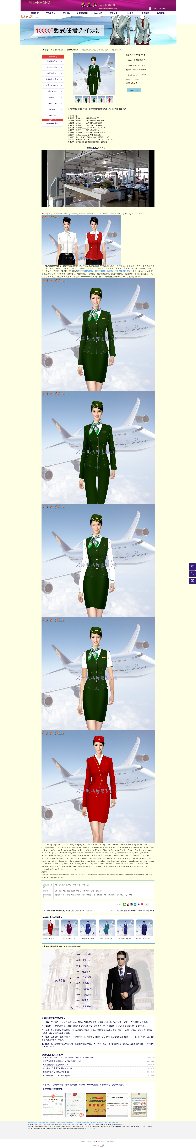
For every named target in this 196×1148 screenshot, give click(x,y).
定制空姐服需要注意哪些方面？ (55, 1061)
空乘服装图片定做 (123, 271)
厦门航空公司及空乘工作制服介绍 (56, 1072)
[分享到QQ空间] (135, 904)
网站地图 (92, 1129)
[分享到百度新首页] (138, 904)
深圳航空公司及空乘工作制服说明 (56, 1076)
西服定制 (46, 50)
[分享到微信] (124, 904)
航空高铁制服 (58, 50)
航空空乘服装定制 (85, 271)
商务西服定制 (60, 1123)
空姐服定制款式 (72, 50)
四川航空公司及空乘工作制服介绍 (56, 1069)
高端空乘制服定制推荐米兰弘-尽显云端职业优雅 (62, 1058)
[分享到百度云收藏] (142, 904)
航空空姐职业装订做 (104, 271)
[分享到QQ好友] (131, 904)
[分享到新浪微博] (128, 904)
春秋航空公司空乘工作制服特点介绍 (57, 1065)
